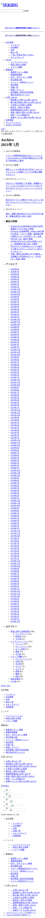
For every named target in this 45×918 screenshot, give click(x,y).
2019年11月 (15, 473)
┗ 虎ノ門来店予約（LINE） (23, 55)
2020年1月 (15, 468)
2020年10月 (15, 445)
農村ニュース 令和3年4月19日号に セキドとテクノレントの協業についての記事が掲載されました (24, 172)
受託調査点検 (16, 80)
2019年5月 (15, 488)
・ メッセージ (17, 823)
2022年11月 (15, 382)
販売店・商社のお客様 (20, 107)
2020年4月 (15, 460)
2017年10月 (15, 536)
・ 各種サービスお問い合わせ (23, 910)
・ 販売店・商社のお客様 (21, 900)
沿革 (12, 50)
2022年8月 (15, 390)
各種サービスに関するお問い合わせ (26, 117)
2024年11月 (15, 322)
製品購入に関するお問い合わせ (24, 100)
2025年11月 (15, 292)
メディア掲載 (16, 67)
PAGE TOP (5, 686)
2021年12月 (15, 410)
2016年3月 (15, 584)
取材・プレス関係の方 (20, 115)
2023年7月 (15, 362)
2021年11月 (15, 413)
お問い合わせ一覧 (13, 761)
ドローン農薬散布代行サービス (24, 869)
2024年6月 (15, 335)
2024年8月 (15, 330)
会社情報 (9, 42)
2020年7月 (15, 453)
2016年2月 (15, 586)
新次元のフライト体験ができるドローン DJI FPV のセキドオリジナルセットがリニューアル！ (25, 202)
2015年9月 (15, 599)
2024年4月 (15, 340)
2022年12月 (15, 380)
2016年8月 (15, 571)
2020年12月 (15, 440)
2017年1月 (15, 558)
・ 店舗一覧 (16, 831)
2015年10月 (15, 596)
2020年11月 (15, 443)
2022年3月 (15, 402)
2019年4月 (15, 491)
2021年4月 (15, 430)
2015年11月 (15, 594)
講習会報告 (15, 679)
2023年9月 (15, 357)
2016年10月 (15, 566)
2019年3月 (15, 493)
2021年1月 (15, 438)
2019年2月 (15, 496)
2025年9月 (15, 297)
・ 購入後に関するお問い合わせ (24, 895)
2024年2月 (15, 345)
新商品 (18, 636)
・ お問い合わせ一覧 (19, 890)
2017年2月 (15, 556)
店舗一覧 (14, 87)
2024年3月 (15, 342)
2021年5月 (15, 428)
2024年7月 (15, 332)
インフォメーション (19, 62)
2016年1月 (15, 589)
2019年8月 (15, 480)
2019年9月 (15, 478)
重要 (17, 652)
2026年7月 (15, 272)
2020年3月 (15, 463)
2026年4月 (15, 279)
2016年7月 (15, 574)
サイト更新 (20, 649)
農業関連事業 (16, 75)
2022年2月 (15, 405)
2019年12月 (15, 470)
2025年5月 (15, 307)
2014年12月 (15, 621)
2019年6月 (15, 486)
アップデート (21, 634)
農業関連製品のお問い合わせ (23, 110)
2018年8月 (15, 511)
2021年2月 (15, 435)
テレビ (18, 666)
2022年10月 (15, 385)
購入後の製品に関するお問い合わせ (26, 102)
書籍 (17, 674)
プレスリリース (22, 659)
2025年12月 (15, 289)
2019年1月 (15, 498)
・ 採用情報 (16, 836)
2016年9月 (15, 569)
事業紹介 (9, 70)
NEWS (8, 60)
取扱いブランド (17, 90)
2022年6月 (15, 395)
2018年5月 (15, 518)
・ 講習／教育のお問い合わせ (23, 905)
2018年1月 (15, 528)
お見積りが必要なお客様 (21, 105)
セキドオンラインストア (15, 913)
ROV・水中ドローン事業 (21, 77)
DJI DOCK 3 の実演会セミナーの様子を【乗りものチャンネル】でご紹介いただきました (27, 248)
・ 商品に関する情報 (19, 847)
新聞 (17, 671)
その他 (18, 639)
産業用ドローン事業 (19, 72)
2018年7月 (15, 513)
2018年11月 (15, 503)
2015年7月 (15, 604)
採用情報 (9, 707)
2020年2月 (15, 465)
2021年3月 (15, 433)
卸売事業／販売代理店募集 (22, 92)
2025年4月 (15, 309)
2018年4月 (15, 521)
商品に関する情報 (18, 65)
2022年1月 (15, 408)
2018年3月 (15, 523)
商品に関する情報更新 (20, 631)
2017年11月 (15, 533)
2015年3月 (15, 614)
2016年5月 (15, 579)
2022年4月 (15, 400)
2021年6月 (15, 425)
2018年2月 (15, 526)
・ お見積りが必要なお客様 (22, 898)
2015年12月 (15, 591)
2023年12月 (15, 350)
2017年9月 (15, 538)
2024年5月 (15, 337)
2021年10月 (15, 415)
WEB (17, 662)
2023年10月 (15, 355)
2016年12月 (15, 561)
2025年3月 (15, 312)
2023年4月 (15, 370)
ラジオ (18, 669)
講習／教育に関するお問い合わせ (25, 112)
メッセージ (15, 45)
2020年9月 (15, 448)
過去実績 (14, 85)
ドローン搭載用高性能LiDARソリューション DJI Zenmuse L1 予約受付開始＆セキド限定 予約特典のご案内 (24, 158)
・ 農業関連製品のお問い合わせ (24, 903)
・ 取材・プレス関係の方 (21, 908)
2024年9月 (15, 327)
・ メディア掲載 (17, 850)
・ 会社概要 (16, 826)
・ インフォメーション (20, 845)
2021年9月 (15, 418)
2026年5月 (15, 277)
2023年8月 (15, 360)
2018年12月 (15, 501)
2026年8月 (15, 269)
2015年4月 (15, 611)
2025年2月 (15, 314)
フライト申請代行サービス (22, 881)
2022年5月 (15, 397)
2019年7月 (15, 483)
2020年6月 (15, 455)
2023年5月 (15, 367)
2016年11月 (15, 564)
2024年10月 (15, 324)
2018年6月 (15, 516)
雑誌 (17, 676)
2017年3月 (15, 553)
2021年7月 (15, 423)
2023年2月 (15, 375)
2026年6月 (15, 274)
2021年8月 (15, 420)
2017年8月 (15, 541)
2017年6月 (15, 546)
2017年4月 (15, 551)
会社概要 (14, 47)
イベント (19, 644)
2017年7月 (15, 543)
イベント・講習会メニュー (22, 82)
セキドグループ (17, 57)
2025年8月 (15, 299)
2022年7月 (15, 392)
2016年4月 (15, 581)
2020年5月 (15, 458)
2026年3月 (15, 282)
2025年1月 (15, 317)
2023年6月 (15, 365)
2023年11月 (15, 352)
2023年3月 (15, 372)
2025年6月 (15, 304)
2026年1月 (15, 287)
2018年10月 (15, 506)
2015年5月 (15, 609)
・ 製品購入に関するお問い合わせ (25, 893)
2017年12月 (15, 531)
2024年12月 (15, 319)
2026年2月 (15, 284)
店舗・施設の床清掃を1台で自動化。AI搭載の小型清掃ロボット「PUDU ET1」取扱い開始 (26, 256)
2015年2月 (15, 616)
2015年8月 (15, 601)
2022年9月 (15, 387)
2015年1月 (15, 619)
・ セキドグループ (18, 833)
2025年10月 (15, 294)
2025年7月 (15, 302)
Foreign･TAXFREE (13, 125)
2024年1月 (15, 347)
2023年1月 (15, 377)
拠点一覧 (14, 52)
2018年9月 (15, 508)
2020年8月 (15, 450)
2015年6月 (15, 606)
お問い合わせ (11, 97)
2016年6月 (15, 576)
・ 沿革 (14, 828)
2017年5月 (15, 548)
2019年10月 (15, 475)
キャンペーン (21, 647)
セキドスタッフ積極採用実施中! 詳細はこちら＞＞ (22, 28)
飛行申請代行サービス (20, 95)
